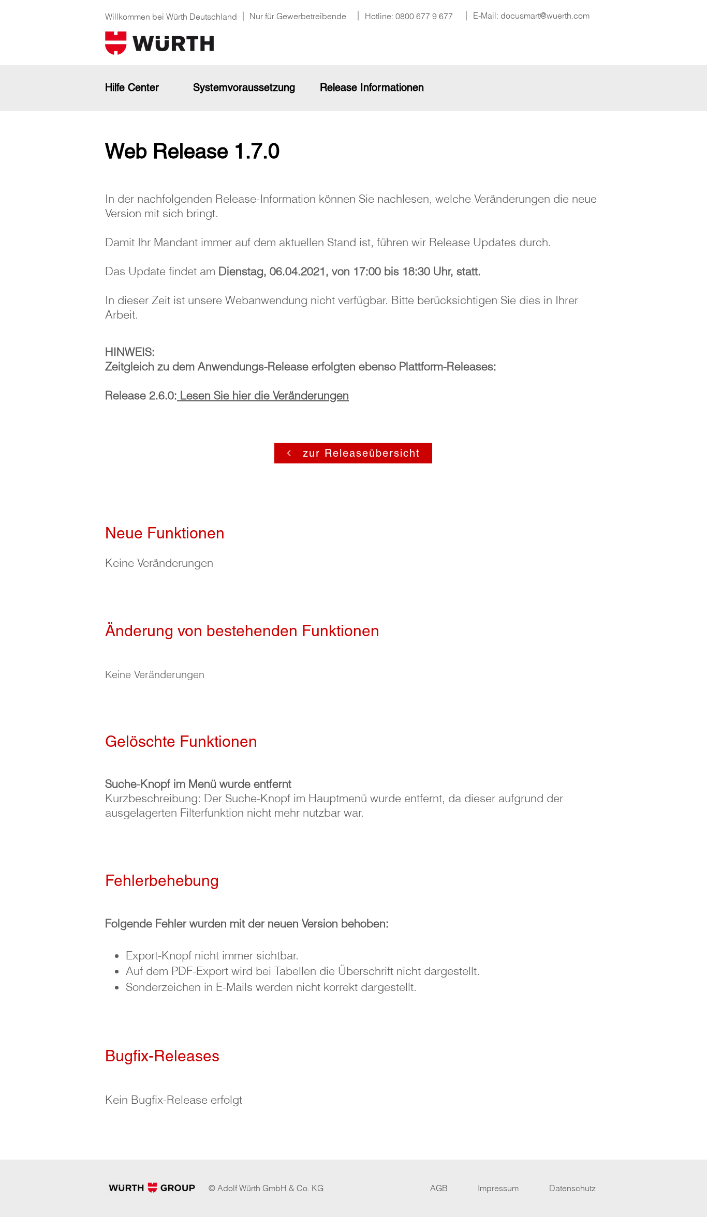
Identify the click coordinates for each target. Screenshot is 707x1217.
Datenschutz (572, 1188)
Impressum (498, 1188)
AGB (439, 1188)
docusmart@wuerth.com (545, 15)
